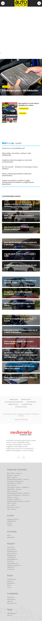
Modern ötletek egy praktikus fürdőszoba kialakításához (16, 174)
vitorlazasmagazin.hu (14, 565)
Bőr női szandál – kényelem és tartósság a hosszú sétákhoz (20, 168)
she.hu (9, 587)
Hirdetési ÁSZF (13, 404)
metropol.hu (11, 583)
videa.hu (10, 601)
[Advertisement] (21, 30)
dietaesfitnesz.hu (12, 563)
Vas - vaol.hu (11, 505)
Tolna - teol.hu (11, 503)
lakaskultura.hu (12, 551)
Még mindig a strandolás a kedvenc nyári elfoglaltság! (16, 154)
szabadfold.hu (11, 521)
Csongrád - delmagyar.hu (15, 481)
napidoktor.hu (11, 557)
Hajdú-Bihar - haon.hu (14, 489)
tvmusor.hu (10, 569)
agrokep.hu (10, 537)
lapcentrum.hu (11, 603)
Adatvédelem (31, 402)
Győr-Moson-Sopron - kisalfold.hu (18, 487)
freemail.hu (10, 597)
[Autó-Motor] (21, 3)
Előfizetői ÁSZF (27, 404)
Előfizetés (22, 113)
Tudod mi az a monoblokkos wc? (13, 148)
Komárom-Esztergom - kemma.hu (18, 495)
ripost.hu (10, 581)
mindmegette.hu (12, 559)
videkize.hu (10, 567)
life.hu (9, 585)
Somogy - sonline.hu (13, 499)
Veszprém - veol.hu (13, 507)
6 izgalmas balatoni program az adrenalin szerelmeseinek (17, 161)
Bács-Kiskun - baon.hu (14, 473)
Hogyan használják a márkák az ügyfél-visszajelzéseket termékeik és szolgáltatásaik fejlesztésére (18, 182)
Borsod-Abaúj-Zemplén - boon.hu (18, 479)
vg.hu (9, 535)
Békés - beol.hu (12, 477)
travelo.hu (10, 561)
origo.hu (9, 525)
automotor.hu (11, 549)
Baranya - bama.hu (13, 475)
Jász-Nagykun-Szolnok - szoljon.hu (18, 493)
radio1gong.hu (12, 613)
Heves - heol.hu (12, 491)
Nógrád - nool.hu (12, 497)
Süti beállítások (21, 407)
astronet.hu (10, 547)
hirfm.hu (9, 615)
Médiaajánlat (26, 399)
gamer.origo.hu (12, 553)
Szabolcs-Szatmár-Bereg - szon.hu (18, 501)
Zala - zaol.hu (11, 509)
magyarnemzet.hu (13, 519)
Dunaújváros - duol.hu (14, 483)
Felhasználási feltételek (14, 402)
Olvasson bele (23, 108)
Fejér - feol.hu (11, 485)
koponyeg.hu (11, 599)
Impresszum (14, 399)
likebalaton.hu (11, 555)
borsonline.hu (11, 579)
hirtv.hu (9, 523)
